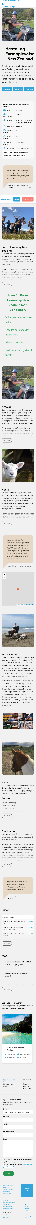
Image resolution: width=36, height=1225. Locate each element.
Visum (17, 199)
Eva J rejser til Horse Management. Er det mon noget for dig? (27, 1084)
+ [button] (4, 574)
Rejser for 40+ (21, 155)
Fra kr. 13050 (18, 89)
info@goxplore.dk (10, 1202)
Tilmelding (29, 89)
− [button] (4, 577)
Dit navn (6, 1116)
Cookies (7, 1191)
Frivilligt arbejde (8, 152)
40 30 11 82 (7, 1200)
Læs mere (7, 284)
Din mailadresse (8, 1131)
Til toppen (27, 1216)
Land (9, 1080)
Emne (5, 1109)
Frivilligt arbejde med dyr (21, 152)
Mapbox (24, 604)
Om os (6, 1196)
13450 (31, 921)
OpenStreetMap (30, 604)
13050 (31, 933)
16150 (30, 939)
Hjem (5, 1080)
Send (8, 1173)
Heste (14, 155)
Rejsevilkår (7, 1194)
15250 (31, 927)
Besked (5, 1139)
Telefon (5, 1124)
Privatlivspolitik (9, 1189)
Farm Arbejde (7, 155)
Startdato (6, 89)
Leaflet (18, 604)
